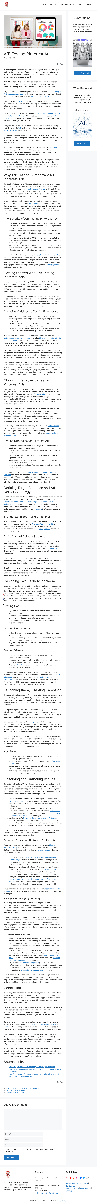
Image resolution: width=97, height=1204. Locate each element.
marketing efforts (50, 869)
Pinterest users (53, 426)
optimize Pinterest (13, 282)
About (80, 5)
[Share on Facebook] (3, 599)
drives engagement (36, 204)
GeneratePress (62, 1201)
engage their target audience (32, 970)
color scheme (20, 665)
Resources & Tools (66, 5)
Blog (51, 5)
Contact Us (70, 1186)
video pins (53, 548)
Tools (79, 1183)
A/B (19, 128)
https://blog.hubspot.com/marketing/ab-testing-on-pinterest (32, 1067)
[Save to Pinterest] (3, 594)
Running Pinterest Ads (33, 1088)
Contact (88, 5)
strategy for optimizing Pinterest (46, 255)
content (39, 509)
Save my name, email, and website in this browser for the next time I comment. (32, 1150)
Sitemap (69, 1191)
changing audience (54, 265)
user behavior (55, 811)
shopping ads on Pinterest (35, 189)
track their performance (40, 96)
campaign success (44, 850)
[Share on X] (3, 604)
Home (45, 5)
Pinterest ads (39, 394)
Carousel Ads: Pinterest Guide (15, 1090)
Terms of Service (72, 1188)
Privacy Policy (85, 1188)
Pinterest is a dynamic (30, 963)
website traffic (28, 872)
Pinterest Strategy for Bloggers (16, 1088)
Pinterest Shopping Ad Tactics (15, 1092)
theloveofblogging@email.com (46, 1193)
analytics (33, 722)
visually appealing (10, 130)
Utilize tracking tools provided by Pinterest (39, 818)
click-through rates (16, 801)
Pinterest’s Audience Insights (43, 524)
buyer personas (44, 529)
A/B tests (21, 101)
